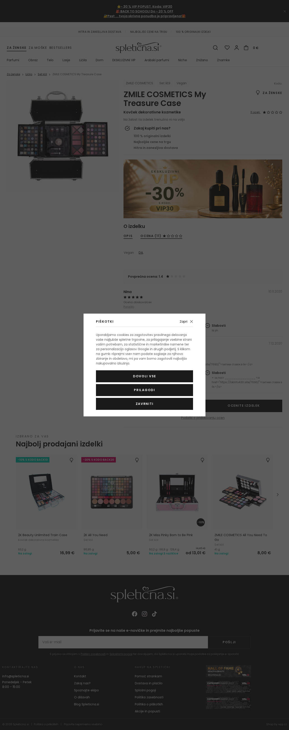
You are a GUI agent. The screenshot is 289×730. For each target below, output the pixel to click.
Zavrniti (144, 403)
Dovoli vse (144, 376)
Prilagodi (144, 390)
